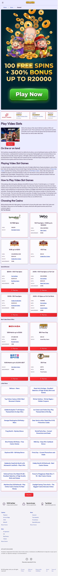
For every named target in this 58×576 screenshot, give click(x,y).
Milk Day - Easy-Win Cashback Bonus (43, 443)
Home (5, 7)
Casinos (3, 512)
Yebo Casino (43, 230)
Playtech (5, 515)
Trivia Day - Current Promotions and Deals (43, 453)
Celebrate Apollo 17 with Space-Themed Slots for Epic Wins (14, 411)
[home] (31, 4)
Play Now (10, 144)
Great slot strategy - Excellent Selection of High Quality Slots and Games (43, 390)
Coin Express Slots (50, 116)
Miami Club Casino (44, 283)
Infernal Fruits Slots (35, 116)
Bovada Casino (15, 341)
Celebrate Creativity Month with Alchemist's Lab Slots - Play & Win (14, 464)
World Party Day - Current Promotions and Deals (43, 432)
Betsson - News (14, 388)
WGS (4, 520)
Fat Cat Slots (14, 276)
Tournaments (35, 517)
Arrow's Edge (6, 517)
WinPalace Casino (34, 171)
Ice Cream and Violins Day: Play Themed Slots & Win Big (43, 411)
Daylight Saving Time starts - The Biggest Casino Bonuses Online (43, 486)
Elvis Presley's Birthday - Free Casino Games (14, 443)
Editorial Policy (30, 570)
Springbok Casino (15, 230)
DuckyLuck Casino (15, 305)
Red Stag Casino (15, 281)
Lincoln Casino (43, 308)
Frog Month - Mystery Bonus (15, 431)
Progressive (6, 531)
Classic (5, 538)
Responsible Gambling (39, 570)
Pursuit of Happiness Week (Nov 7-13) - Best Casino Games (43, 475)
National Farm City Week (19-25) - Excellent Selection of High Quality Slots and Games (14, 476)
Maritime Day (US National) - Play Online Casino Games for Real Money (14, 487)
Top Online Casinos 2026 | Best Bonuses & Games (15, 400)
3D (4, 534)
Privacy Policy (22, 570)
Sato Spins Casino (15, 367)
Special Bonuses (36, 522)
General (34, 515)
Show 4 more (4, 524)
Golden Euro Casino (16, 259)
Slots (2, 529)
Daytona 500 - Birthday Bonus (14, 452)
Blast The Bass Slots (19, 116)
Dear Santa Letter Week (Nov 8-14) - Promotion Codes (43, 421)
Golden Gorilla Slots (16, 300)
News (11, 7)
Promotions (35, 520)
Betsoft (5, 522)
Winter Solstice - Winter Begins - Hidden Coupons (43, 400)
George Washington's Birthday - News (14, 421)
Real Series (6, 536)
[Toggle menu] (2, 2)
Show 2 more (4, 541)
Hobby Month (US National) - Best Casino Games (43, 464)
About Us (47, 570)
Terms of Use (54, 570)
